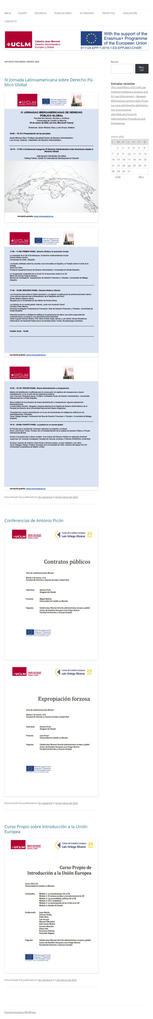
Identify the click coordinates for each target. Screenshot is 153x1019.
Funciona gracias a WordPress (20, 1012)
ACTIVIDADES (87, 13)
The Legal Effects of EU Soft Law (128, 87)
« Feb (118, 176)
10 (129, 153)
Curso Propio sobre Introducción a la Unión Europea (46, 829)
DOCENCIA (40, 13)
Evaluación (130, 13)
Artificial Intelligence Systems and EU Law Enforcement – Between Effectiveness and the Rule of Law (129, 96)
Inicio (7, 13)
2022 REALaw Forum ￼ (124, 114)
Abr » (141, 176)
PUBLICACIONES (63, 13)
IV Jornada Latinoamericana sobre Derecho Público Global (49, 82)
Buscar (114, 61)
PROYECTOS (108, 13)
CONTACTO (10, 21)
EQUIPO (22, 13)
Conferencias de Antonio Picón (33, 520)
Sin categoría (45, 497)
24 (129, 165)
